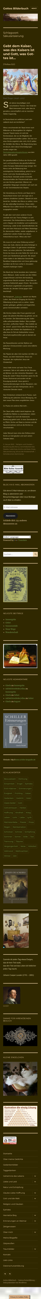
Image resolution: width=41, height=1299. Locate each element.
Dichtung (22, 779)
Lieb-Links (8, 1260)
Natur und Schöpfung (13, 1187)
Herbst (23, 808)
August (17, 701)
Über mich (8, 1232)
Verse (23, 846)
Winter (7, 856)
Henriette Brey (10, 1215)
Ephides (29, 784)
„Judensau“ (18, 297)
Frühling (19, 793)
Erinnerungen (25, 788)
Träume (19, 841)
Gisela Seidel (9, 803)
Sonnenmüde (11, 626)
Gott (20, 803)
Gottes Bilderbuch (15, 8)
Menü (34, 8)
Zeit (15, 856)
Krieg (28, 813)
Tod (32, 837)
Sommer (8, 837)
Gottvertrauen (10, 808)
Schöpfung (30, 832)
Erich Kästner (10, 788)
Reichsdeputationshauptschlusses (15, 152)
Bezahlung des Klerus (11, 447)
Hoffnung (8, 813)
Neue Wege (10, 629)
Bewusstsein (10, 779)
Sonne (18, 837)
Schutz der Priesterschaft (25, 451)
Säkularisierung (9, 451)
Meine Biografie (10, 1238)
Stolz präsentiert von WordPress (15, 1283)
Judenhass (13, 449)
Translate (22, 540)
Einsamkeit (9, 784)
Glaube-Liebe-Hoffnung (14, 1193)
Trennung (8, 841)
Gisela (8, 685)
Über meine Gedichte (13, 1159)
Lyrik (29, 817)
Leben (7, 817)
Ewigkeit (8, 793)
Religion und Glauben (24, 444)
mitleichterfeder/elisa (15, 688)
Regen (7, 827)
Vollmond (8, 851)
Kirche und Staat (24, 449)
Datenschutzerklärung (13, 1266)
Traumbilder (8, 1249)
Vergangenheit (11, 846)
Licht (15, 817)
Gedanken (9, 798)
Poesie (23, 822)
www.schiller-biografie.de (25, 760)
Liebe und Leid (10, 1182)
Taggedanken (9, 1170)
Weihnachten (21, 851)
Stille (25, 837)
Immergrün (10, 619)
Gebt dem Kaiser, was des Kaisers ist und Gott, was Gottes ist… (18, 52)
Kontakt (7, 1255)
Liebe (22, 817)
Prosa (33, 449)
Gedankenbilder (10, 1165)
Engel (19, 784)
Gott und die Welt (11, 1198)
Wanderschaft (11, 632)
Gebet (8, 622)
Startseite (7, 1154)
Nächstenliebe (10, 822)
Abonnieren (10, 516)
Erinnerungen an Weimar (14, 1221)
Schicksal (8, 832)
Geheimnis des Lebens (13, 1176)
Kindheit (19, 813)
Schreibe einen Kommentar (13, 454)
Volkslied (32, 846)
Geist (28, 798)
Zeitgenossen (9, 1226)
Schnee (18, 832)
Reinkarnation (19, 827)
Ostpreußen (8, 1243)
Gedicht (20, 798)
